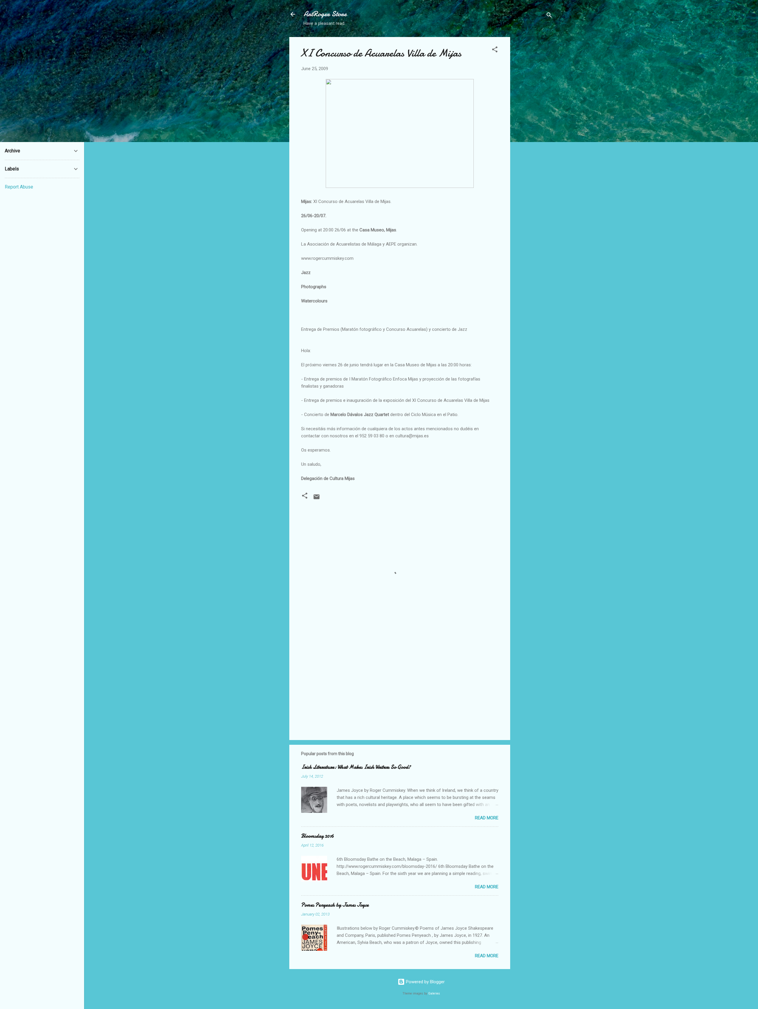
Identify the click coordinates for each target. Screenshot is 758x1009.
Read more (486, 818)
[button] (494, 50)
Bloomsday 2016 (317, 836)
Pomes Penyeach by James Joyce (335, 905)
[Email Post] (316, 499)
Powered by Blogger (425, 981)
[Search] (549, 16)
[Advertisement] (534, 126)
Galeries (434, 993)
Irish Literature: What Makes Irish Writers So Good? (356, 767)
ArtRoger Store (325, 14)
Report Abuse (19, 187)
